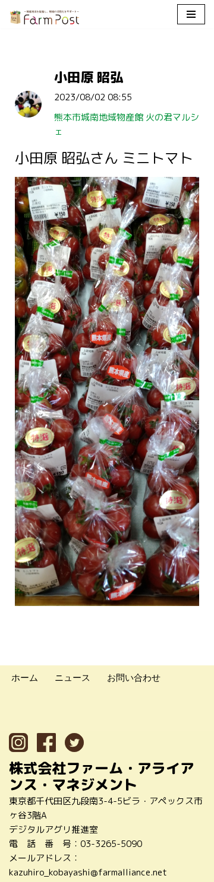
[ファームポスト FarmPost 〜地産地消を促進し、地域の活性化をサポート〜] (44, 17)
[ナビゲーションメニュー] (191, 14)
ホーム (24, 677)
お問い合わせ (133, 677)
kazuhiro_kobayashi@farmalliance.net (88, 872)
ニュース (72, 677)
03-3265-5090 (111, 843)
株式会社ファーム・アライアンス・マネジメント (101, 776)
